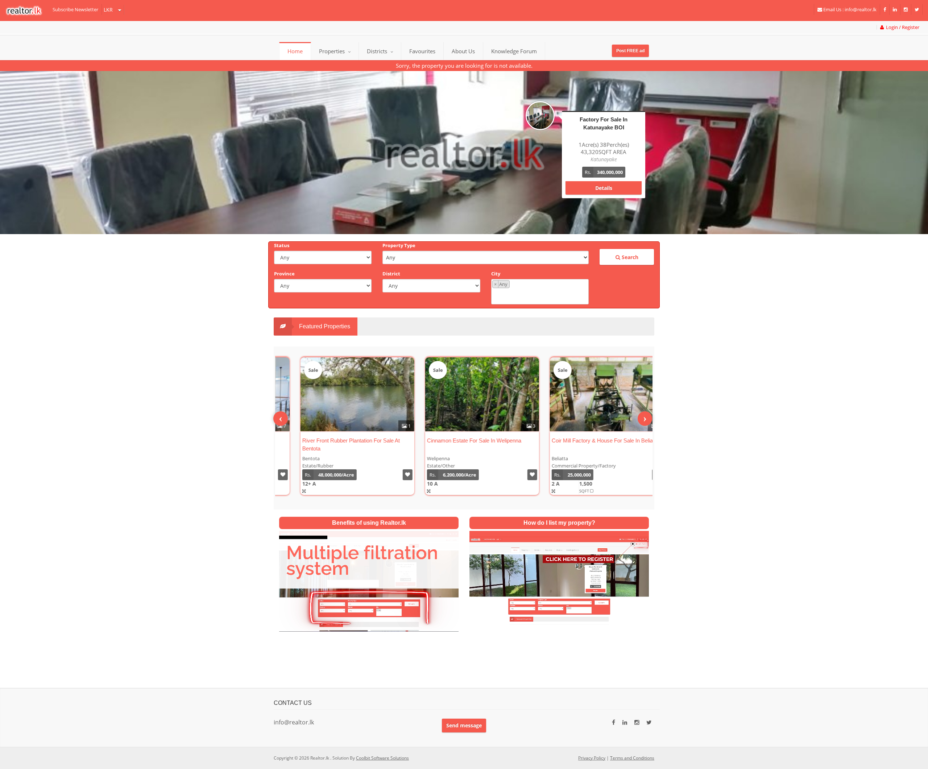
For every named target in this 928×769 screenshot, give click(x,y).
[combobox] (540, 291)
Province (284, 273)
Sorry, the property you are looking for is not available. (464, 65)
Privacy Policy (591, 758)
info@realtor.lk (294, 722)
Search (629, 257)
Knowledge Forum (514, 51)
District (391, 273)
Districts (378, 51)
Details (603, 180)
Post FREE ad (630, 50)
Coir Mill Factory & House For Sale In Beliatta (585, 440)
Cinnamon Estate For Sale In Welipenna (454, 440)
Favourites (422, 51)
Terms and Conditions (632, 758)
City (495, 273)
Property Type (398, 245)
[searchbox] (540, 295)
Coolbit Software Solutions (382, 758)
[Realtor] (27, 10)
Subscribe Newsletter (75, 9)
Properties (332, 51)
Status (281, 245)
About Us (463, 51)
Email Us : (849, 9)
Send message (464, 725)
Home (295, 51)
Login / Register (901, 27)
